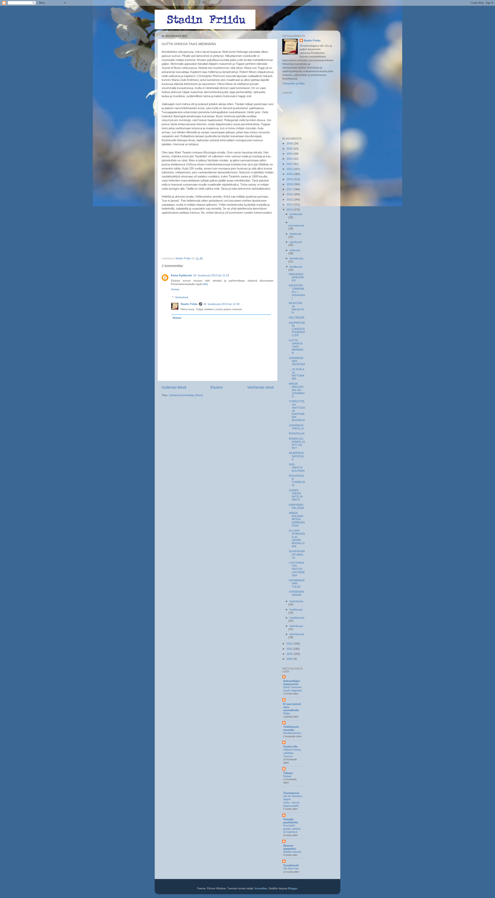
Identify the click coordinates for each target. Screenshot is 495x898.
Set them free (291, 868)
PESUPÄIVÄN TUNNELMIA (297, 480)
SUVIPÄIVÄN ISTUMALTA (297, 554)
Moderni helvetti (292, 851)
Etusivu (217, 387)
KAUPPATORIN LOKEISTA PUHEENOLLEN (297, 329)
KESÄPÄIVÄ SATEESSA (296, 456)
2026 (290, 143)
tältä (205, 284)
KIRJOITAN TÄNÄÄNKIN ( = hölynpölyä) (297, 292)
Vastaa (175, 289)
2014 (290, 204)
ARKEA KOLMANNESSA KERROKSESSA (297, 519)
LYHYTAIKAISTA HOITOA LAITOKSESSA (297, 569)
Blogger (292, 888)
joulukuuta (296, 214)
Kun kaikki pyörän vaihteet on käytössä (291, 828)
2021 (290, 169)
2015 (290, 199)
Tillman (288, 773)
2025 (290, 148)
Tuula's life (290, 746)
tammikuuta (297, 634)
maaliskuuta (297, 617)
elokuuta (295, 250)
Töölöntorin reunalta (291, 728)
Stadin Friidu (189, 304)
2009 (290, 658)
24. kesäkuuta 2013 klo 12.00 (221, 304)
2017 (290, 189)
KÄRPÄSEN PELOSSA (296, 506)
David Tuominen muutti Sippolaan (292, 689)
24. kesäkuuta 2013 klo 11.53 (211, 275)
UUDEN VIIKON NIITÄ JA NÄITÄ (295, 495)
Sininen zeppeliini (289, 847)
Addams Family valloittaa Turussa (292, 753)
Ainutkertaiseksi (292, 733)
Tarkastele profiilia (293, 83)
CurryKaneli (291, 865)
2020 (290, 174)
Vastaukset (181, 297)
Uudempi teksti (173, 387)
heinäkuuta (296, 258)
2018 (290, 184)
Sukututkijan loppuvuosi (291, 683)
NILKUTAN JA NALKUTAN (296, 308)
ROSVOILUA (297, 433)
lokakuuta (295, 233)
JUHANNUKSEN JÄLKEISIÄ (297, 361)
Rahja (286, 713)
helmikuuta (296, 626)
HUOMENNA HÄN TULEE (296, 583)
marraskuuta (296, 225)
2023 (290, 158)
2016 (290, 194)
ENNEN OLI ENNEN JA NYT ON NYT (297, 443)
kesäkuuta (296, 266)
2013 (290, 209)
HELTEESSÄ (296, 317)
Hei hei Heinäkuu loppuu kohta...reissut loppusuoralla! (292, 801)
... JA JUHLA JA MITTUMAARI (296, 374)
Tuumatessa (291, 793)
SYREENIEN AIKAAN (296, 593)
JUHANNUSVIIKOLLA (296, 427)
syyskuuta (296, 242)
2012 (290, 643)
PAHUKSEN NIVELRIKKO (296, 277)
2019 (290, 179)
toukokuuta (296, 601)
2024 (290, 153)
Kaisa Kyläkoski (181, 275)
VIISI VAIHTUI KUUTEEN (297, 467)
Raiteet (287, 776)
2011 (290, 648)
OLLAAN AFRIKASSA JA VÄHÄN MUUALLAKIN (297, 538)
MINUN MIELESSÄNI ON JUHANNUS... (297, 390)
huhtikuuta (296, 609)
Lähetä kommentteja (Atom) (186, 395)
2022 (290, 164)
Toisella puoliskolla (290, 821)
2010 (290, 653)
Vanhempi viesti (260, 387)
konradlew (261, 888)
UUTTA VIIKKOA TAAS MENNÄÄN (296, 346)
